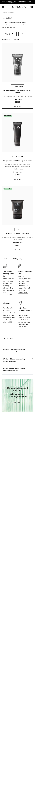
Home (4, 12)
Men (9, 39)
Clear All (16, 39)
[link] (10, 279)
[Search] (25, 7)
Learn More (11, 3)
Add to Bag (17, 106)
